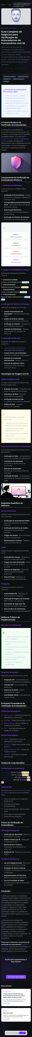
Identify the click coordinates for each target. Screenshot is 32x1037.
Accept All (22, 1033)
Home (4, 4)
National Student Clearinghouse (14, 348)
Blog (10, 4)
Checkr (6, 739)
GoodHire (7, 744)
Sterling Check (9, 715)
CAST (5, 728)
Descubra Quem (8, 1013)
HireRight (7, 720)
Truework (7, 754)
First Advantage (9, 723)
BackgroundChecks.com (12, 749)
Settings (16, 1033)
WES (26, 360)
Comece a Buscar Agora (17, 977)
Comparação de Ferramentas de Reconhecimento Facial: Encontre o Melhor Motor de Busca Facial (14, 995)
